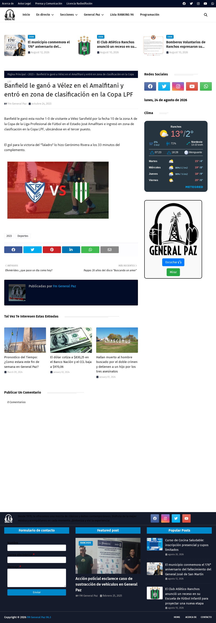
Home (177, 617)
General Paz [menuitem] (92, 14)
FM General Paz (88, 595)
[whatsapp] (212, 3)
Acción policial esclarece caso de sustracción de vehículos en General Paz (106, 584)
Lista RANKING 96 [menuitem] (122, 14)
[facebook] (184, 3)
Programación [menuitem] (149, 14)
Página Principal (16, 74)
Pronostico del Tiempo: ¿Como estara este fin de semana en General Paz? (21, 362)
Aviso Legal (24, 3)
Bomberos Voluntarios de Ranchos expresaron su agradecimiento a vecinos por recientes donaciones (137, 44)
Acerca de (8, 3)
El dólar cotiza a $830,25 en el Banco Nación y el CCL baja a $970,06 (71, 362)
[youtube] (205, 3)
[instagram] (198, 3)
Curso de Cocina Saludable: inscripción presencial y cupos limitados (186, 545)
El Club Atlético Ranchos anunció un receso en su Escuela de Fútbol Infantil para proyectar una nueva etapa (68, 44)
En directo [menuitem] (43, 14)
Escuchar (171, 262)
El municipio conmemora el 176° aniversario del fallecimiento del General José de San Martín (188, 569)
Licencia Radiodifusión (79, 3)
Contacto (206, 617)
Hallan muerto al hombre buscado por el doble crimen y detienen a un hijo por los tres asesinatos (117, 364)
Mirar (173, 272)
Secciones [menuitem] (67, 14)
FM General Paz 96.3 (39, 617)
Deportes (23, 235)
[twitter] (191, 3)
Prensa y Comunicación (48, 3)
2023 (31, 74)
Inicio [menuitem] (26, 14)
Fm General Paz (17, 103)
